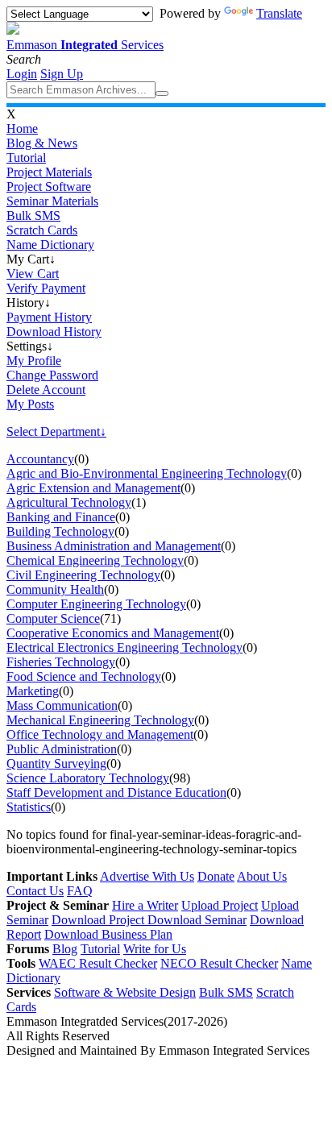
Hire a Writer (145, 905)
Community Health (55, 589)
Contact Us (35, 891)
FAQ (80, 891)
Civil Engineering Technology (83, 575)
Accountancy (40, 459)
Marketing (32, 691)
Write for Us (154, 949)
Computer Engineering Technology (96, 604)
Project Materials (49, 172)
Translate (279, 13)
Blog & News (41, 143)
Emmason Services (85, 45)
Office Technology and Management (99, 734)
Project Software (48, 186)
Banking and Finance (60, 517)
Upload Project (219, 905)
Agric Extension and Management (93, 488)
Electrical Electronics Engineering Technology (124, 647)
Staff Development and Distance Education (116, 792)
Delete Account (45, 389)
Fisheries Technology (60, 662)
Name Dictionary (50, 244)
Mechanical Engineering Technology (100, 720)
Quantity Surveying (56, 763)
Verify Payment (45, 288)
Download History (54, 331)
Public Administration (61, 749)
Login (21, 74)
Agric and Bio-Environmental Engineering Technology (146, 473)
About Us (262, 876)
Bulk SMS (33, 215)
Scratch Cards (41, 230)
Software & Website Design (125, 992)
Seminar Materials (52, 201)
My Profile (33, 360)
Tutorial (26, 157)
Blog (64, 949)
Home (22, 128)
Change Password (52, 375)
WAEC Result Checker (98, 963)
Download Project (99, 920)
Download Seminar (197, 920)
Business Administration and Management (113, 546)
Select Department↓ (56, 431)
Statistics (28, 807)
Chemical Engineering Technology (95, 560)
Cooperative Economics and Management (112, 633)
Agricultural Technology (68, 502)
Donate (215, 876)
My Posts (30, 404)
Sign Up (61, 74)
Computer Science (53, 618)
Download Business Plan (108, 934)
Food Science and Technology (83, 676)
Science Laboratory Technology (87, 778)
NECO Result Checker (219, 963)
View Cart (32, 273)
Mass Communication (62, 705)
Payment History (49, 317)
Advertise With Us (147, 876)
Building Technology (60, 531)
